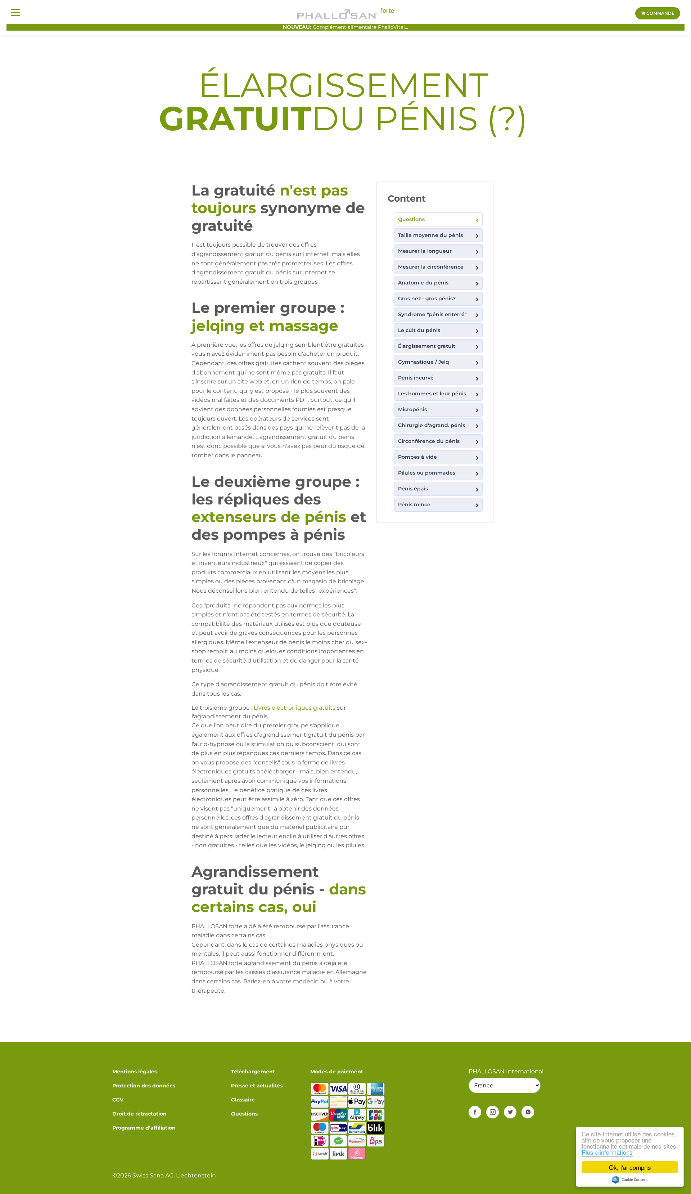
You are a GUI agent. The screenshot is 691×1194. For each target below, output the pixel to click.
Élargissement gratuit (426, 346)
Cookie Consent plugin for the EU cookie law (630, 1180)
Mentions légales (134, 1071)
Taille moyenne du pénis (430, 235)
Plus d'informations (607, 1152)
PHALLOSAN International (506, 1071)
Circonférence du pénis (429, 441)
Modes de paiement (336, 1071)
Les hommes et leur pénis (432, 393)
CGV (117, 1099)
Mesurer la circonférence (431, 267)
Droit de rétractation (139, 1113)
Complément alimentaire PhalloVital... (345, 27)
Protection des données (143, 1085)
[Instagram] (492, 1112)
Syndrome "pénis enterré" (432, 314)
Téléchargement (253, 1071)
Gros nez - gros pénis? (427, 298)
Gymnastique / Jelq (423, 362)
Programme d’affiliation (144, 1128)
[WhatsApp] (527, 1112)
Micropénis (412, 409)
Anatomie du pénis (423, 282)
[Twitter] (510, 1112)
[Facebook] (475, 1112)
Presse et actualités (257, 1085)
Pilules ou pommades (426, 473)
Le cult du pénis (419, 330)
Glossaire (243, 1099)
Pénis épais (413, 488)
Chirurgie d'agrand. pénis (431, 425)
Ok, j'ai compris (630, 1167)
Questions (411, 219)
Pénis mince (414, 504)
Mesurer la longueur (425, 251)
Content (407, 198)
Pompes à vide (417, 457)
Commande (659, 13)
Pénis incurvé (416, 377)
